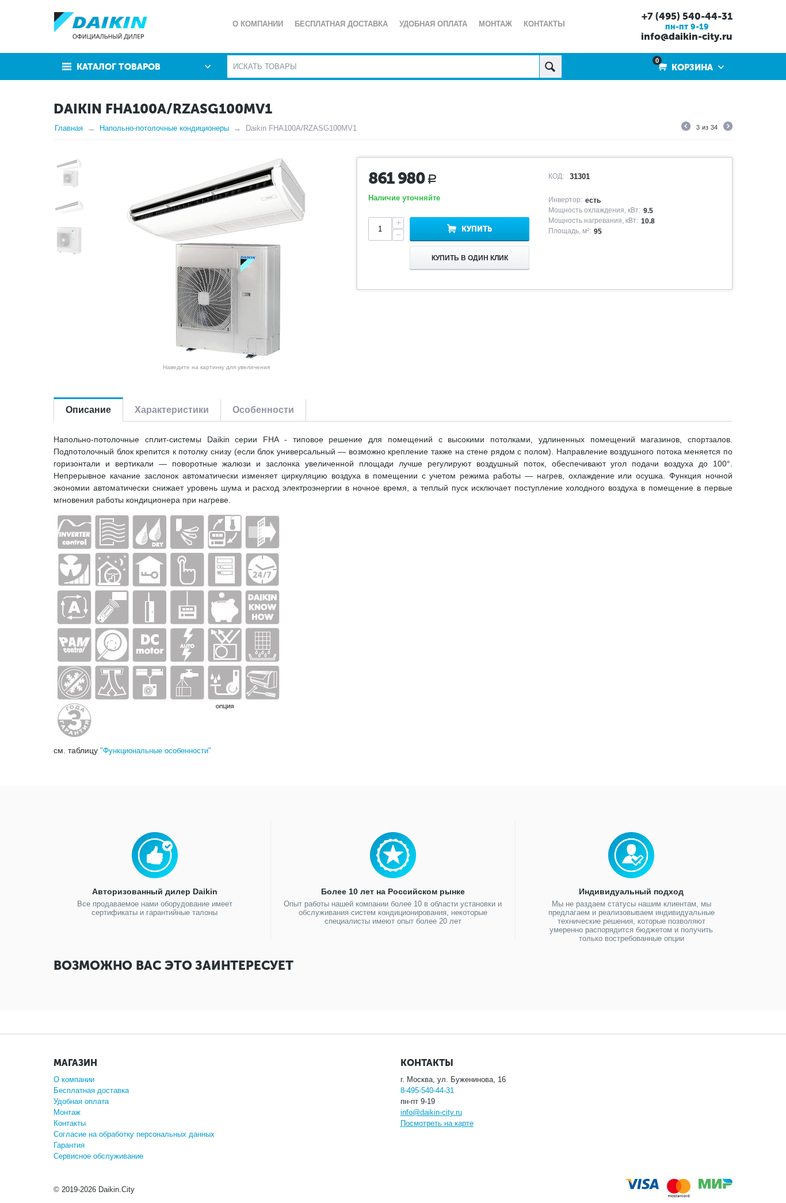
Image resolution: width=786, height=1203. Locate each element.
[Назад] (685, 128)
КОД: (556, 176)
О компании (74, 1079)
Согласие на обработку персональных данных (134, 1134)
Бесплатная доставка (91, 1090)
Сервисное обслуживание (98, 1156)
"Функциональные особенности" (155, 750)
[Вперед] (727, 128)
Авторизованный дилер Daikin (155, 891)
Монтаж (67, 1112)
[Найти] (550, 66)
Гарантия (69, 1145)
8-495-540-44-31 (427, 1090)
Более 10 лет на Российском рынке (393, 891)
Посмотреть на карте (437, 1123)
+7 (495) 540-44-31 (687, 16)
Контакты (70, 1123)
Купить (476, 229)
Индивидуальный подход (631, 891)
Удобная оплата (81, 1101)
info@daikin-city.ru (686, 36)
